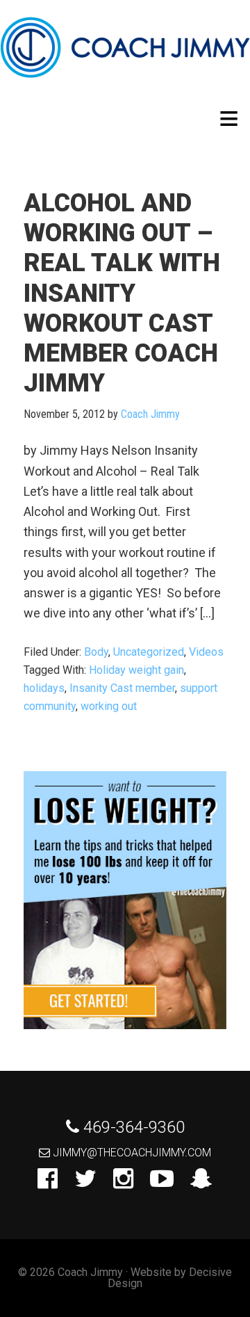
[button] (229, 118)
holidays (44, 688)
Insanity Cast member (122, 688)
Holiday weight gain (136, 670)
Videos (206, 651)
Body (96, 651)
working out (109, 706)
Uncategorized (148, 651)
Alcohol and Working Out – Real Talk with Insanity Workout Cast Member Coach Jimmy (122, 293)
